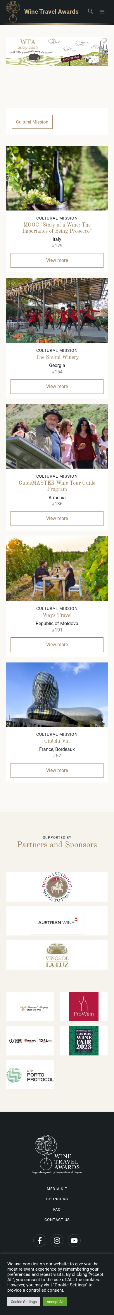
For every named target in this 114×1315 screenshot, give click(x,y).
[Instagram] (57, 1240)
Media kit (57, 1189)
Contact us (57, 1219)
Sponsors (57, 1199)
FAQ (57, 1209)
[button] (90, 11)
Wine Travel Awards (51, 11)
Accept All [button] (55, 1302)
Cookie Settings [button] (24, 1302)
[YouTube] (74, 1240)
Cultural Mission (32, 122)
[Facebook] (39, 1240)
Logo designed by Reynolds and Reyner (57, 1172)
